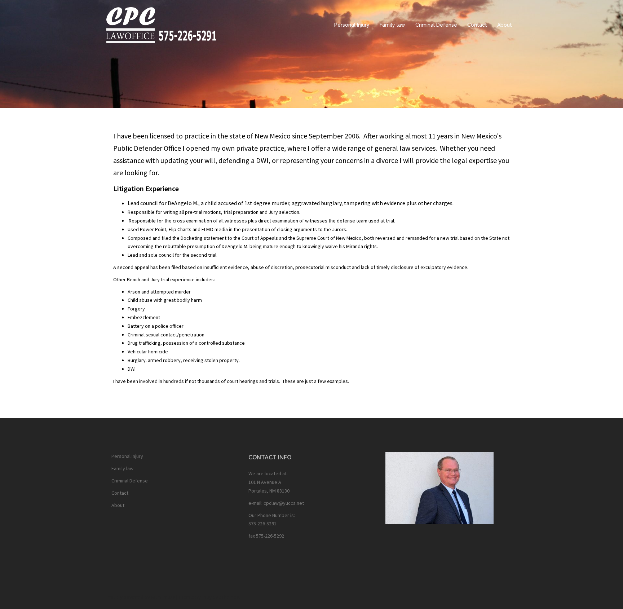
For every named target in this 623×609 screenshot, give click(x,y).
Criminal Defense (436, 25)
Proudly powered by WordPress (140, 597)
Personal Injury (352, 25)
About (504, 25)
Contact (477, 25)
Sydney (203, 597)
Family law (392, 25)
